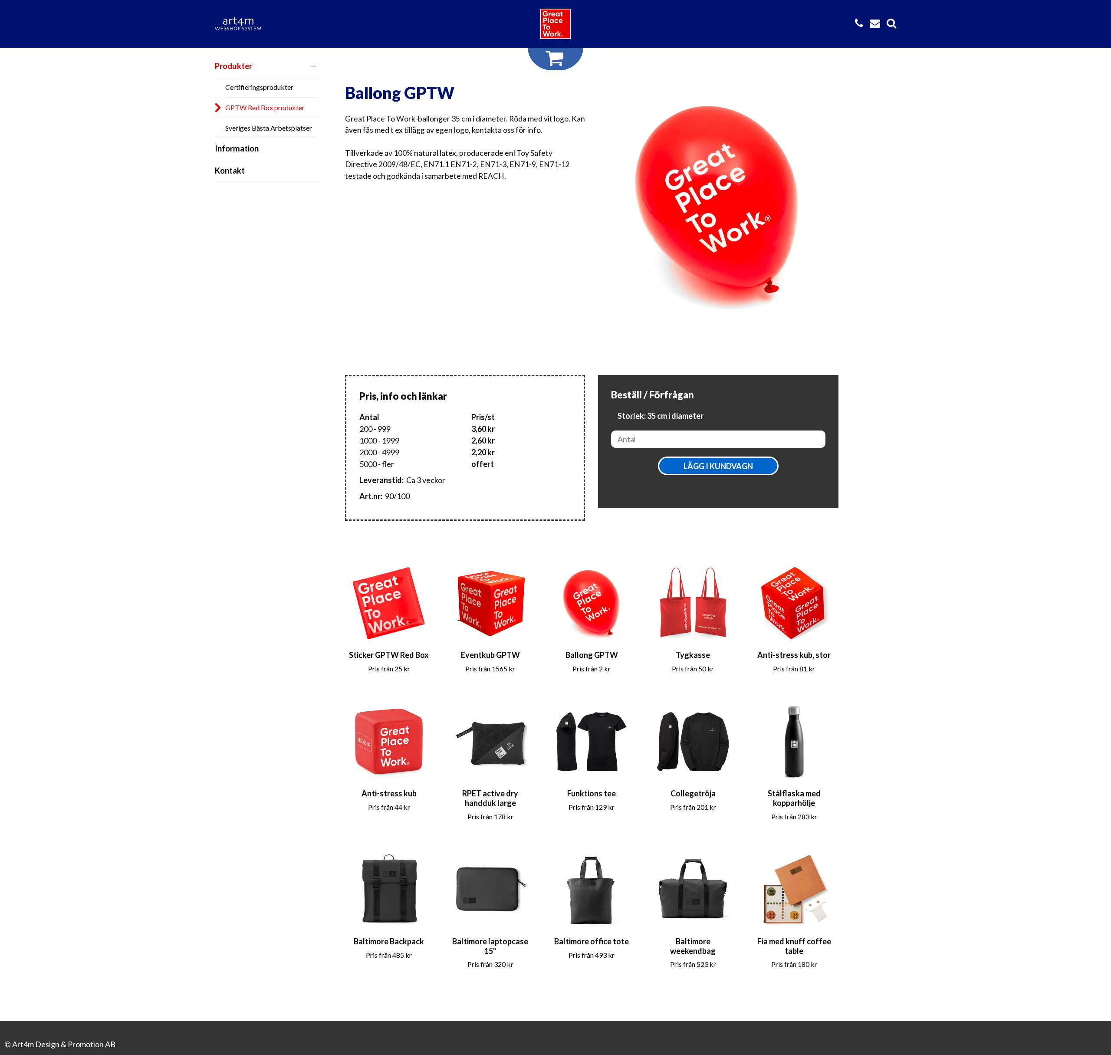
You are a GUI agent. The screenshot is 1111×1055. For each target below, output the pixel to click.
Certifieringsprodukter (259, 87)
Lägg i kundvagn (718, 466)
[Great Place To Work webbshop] (555, 24)
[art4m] (243, 23)
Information (237, 148)
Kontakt (230, 170)
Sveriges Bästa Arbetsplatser (268, 128)
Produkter (233, 66)
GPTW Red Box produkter (265, 107)
